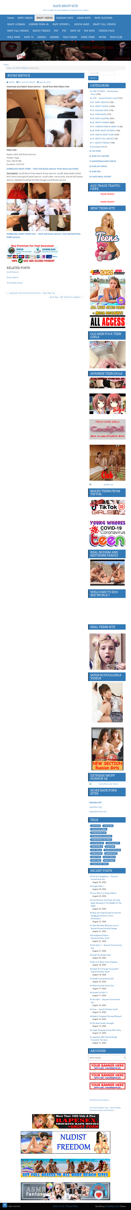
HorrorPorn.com (99, 833)
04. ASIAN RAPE (99, 114)
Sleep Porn (96, 857)
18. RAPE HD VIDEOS (98, 166)
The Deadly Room (15, 283)
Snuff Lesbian (109, 857)
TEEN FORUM (70, 37)
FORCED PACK (106, 31)
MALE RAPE (13, 37)
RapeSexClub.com (97, 811)
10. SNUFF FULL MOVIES (103, 139)
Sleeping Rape (111, 853)
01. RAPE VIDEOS (99, 102)
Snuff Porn (96, 860)
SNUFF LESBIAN (16, 24)
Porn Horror (97, 846)
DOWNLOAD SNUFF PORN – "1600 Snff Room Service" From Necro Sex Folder (42, 169)
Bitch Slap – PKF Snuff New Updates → (66, 297)
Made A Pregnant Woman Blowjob (107, 1016)
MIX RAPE (89, 31)
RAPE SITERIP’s (61, 24)
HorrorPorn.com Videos (101, 840)
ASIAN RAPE (84, 18)
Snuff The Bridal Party (101, 955)
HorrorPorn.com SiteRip (101, 836)
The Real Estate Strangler (103, 1023)
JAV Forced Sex (97, 843)
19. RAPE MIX (95, 171)
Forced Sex (108, 826)
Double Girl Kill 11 (100, 992)
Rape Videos (96, 850)
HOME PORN (88, 37)
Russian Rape (97, 853)
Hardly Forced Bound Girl (103, 979)
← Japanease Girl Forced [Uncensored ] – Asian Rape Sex (31, 293)
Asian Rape (96, 826)
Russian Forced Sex (112, 850)
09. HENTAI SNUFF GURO (103, 135)
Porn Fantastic (113, 843)
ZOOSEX (41, 37)
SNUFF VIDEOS (44, 18)
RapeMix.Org (95, 807)
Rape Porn (110, 846)
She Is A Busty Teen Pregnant (104, 962)
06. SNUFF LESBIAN (101, 122)
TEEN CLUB (116, 37)
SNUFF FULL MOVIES (104, 24)
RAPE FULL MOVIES (18, 31)
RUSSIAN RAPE (64, 18)
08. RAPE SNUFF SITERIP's (103, 130)
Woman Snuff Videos (100, 864)
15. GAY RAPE (95, 151)
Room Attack (12, 277)
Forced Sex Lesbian (99, 829)
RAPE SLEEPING (103, 18)
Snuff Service (13, 272)
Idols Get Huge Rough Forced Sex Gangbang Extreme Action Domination (106, 916)
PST (64, 31)
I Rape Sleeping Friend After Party (106, 1030)
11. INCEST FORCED (101, 143)
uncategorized (98, 147)
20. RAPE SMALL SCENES (100, 176)
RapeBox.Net (95, 802)
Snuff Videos (109, 860)
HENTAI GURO (81, 24)
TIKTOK (102, 37)
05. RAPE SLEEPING (101, 118)
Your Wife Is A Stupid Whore (104, 893)
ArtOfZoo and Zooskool (99, 1100)
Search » (93, 78)
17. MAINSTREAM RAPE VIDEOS (102, 161)
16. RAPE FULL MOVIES (99, 156)
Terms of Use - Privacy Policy (65, 1206)
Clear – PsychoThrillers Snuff (105, 1009)
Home (10, 18)
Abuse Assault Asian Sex (103, 985)
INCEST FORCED (41, 31)
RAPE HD (75, 31)
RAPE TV (29, 37)
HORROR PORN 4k (39, 24)
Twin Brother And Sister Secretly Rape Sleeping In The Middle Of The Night (106, 903)
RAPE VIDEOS (25, 18)
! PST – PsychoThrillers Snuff (105, 98)
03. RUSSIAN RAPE (100, 110)
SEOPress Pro (113, 1206)
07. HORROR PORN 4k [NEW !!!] (105, 126)
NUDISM (54, 37)
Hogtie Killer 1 (98, 886)
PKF (56, 31)
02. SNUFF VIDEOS (20, 68)
